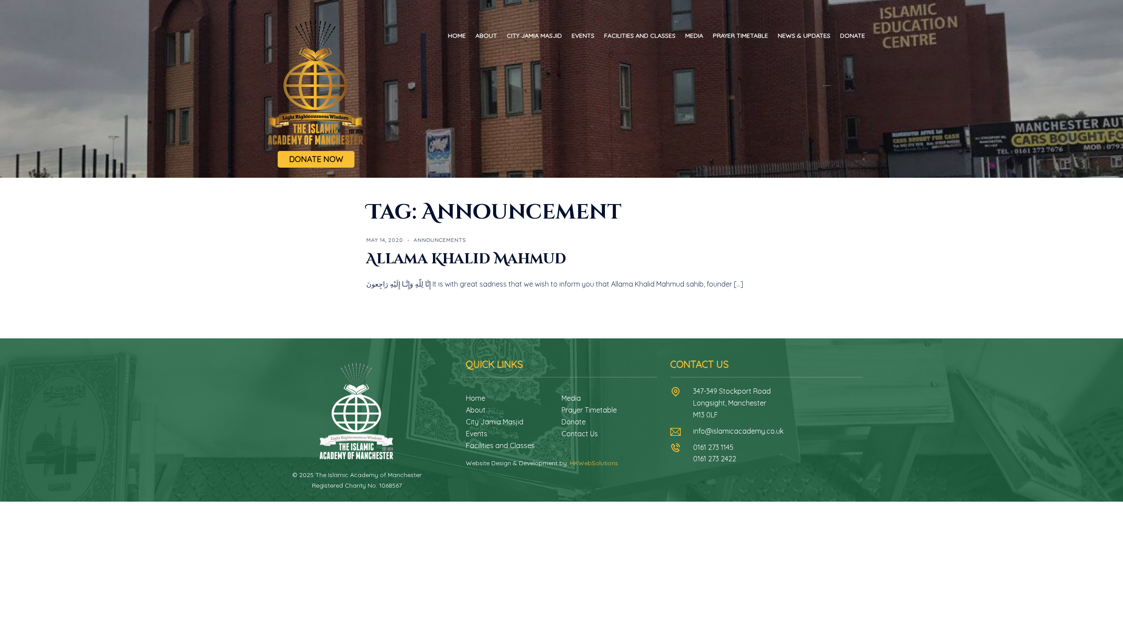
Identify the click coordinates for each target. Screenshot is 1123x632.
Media (694, 36)
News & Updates (804, 36)
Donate (852, 36)
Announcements (440, 240)
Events (583, 36)
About (486, 36)
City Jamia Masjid (534, 36)
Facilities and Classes (640, 36)
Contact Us (580, 433)
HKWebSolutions (594, 463)
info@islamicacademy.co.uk (738, 431)
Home (457, 36)
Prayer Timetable (740, 36)
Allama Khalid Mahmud (466, 259)
